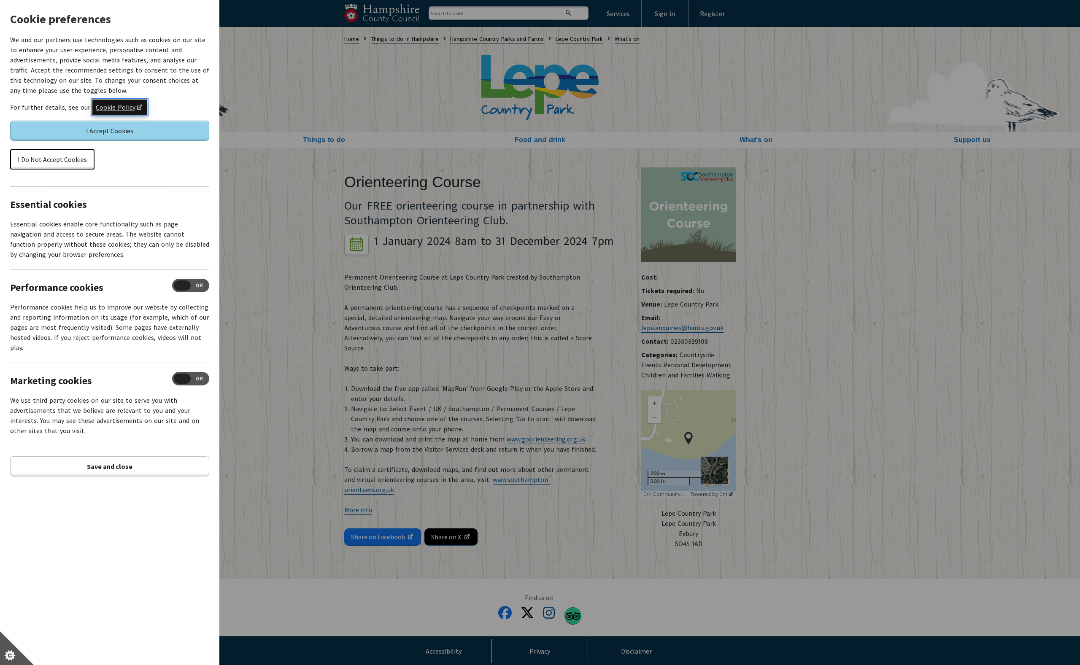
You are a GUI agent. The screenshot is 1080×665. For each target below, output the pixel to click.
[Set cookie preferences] (17, 648)
